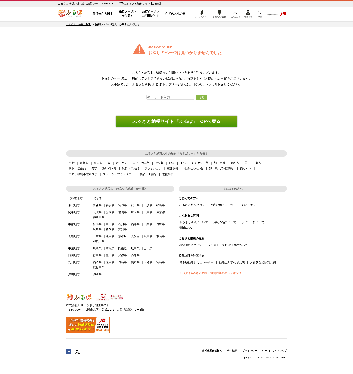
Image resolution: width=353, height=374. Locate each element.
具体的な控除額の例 (263, 262)
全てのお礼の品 (175, 13)
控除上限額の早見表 (232, 262)
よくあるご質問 (219, 14)
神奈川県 (98, 217)
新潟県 (97, 224)
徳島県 (97, 255)
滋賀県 (110, 236)
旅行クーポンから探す (127, 13)
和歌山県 (98, 241)
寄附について (188, 227)
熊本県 (135, 262)
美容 (94, 168)
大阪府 (135, 236)
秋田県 (135, 205)
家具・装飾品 (77, 168)
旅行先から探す (103, 13)
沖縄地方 (74, 274)
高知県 (135, 255)
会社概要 (232, 350)
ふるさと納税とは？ (192, 204)
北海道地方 (75, 198)
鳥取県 (97, 248)
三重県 (97, 236)
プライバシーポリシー (254, 350)
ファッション (153, 168)
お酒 (172, 163)
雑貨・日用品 (130, 168)
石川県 (122, 224)
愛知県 (122, 229)
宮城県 (122, 205)
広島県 (135, 248)
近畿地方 (74, 236)
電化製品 (167, 174)
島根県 (110, 248)
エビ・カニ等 (141, 163)
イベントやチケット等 (194, 163)
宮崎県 (160, 262)
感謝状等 (172, 168)
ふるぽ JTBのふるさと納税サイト (70, 14)
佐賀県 (110, 262)
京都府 (122, 236)
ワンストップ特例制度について (228, 245)
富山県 (110, 224)
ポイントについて (252, 222)
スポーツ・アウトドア (117, 174)
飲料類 (235, 163)
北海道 (97, 198)
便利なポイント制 (221, 204)
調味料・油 (109, 168)
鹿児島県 (98, 267)
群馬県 (122, 212)
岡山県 (122, 248)
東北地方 (74, 205)
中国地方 (74, 248)
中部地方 (74, 224)
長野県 (160, 224)
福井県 (135, 224)
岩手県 (110, 205)
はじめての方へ (200, 14)
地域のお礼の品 (194, 168)
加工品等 (219, 163)
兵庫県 (148, 236)
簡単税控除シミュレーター (196, 262)
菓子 (247, 163)
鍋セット (245, 168)
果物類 (84, 163)
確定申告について (190, 245)
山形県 (148, 205)
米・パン (121, 163)
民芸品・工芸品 (147, 174)
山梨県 (148, 224)
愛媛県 (122, 255)
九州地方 (74, 262)
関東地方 (74, 212)
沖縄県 (97, 274)
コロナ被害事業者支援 (83, 174)
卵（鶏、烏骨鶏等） (222, 168)
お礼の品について (224, 222)
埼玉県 (135, 212)
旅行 (72, 163)
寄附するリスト (248, 14)
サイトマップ (279, 350)
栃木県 (110, 212)
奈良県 (160, 236)
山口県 (148, 248)
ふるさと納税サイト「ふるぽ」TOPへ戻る (177, 121)
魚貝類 (98, 163)
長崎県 (122, 262)
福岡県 (97, 262)
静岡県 (110, 229)
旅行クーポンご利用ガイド (150, 13)
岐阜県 (97, 229)
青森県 (97, 205)
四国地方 (74, 255)
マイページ (235, 14)
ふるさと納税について (193, 222)
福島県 (160, 205)
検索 (259, 14)
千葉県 (148, 212)
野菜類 (159, 163)
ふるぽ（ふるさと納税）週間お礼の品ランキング (210, 273)
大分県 (148, 262)
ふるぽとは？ (247, 204)
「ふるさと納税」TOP (78, 24)
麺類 (258, 163)
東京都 (160, 212)
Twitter (77, 351)
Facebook (68, 351)
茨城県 (97, 212)
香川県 (110, 255)
